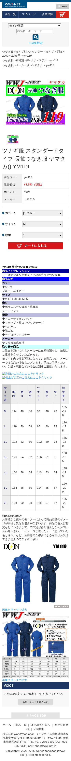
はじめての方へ (40, 724)
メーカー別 (22, 65)
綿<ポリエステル (36, 60)
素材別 (20, 60)
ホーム (7, 724)
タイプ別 (21, 51)
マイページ (29, 14)
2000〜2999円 (11, 55)
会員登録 (47, 14)
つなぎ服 (7, 51)
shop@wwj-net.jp (45, 745)
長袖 (59, 51)
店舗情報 (39, 729)
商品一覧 (10, 14)
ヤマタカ (37, 65)
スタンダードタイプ (41, 51)
